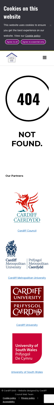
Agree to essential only (33, 42)
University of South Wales (27, 372)
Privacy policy (28, 398)
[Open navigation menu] (45, 57)
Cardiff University (27, 325)
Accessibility (9, 401)
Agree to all (12, 42)
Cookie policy (32, 35)
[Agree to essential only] (50, 25)
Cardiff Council (27, 230)
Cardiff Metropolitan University (27, 278)
